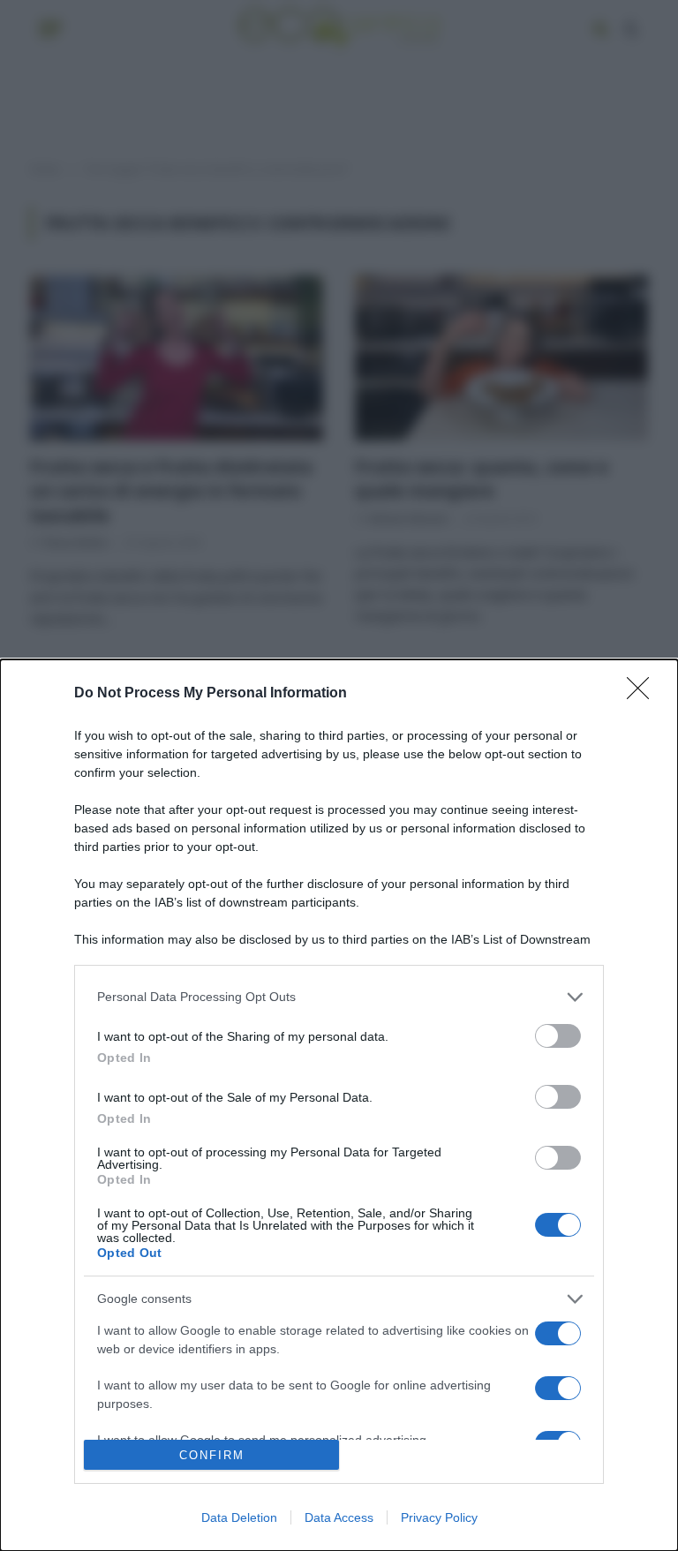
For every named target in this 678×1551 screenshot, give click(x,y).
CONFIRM (212, 1455)
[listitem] (339, 997)
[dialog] (339, 1105)
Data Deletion (239, 1517)
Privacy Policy (439, 1517)
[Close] (643, 694)
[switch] (558, 1036)
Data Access (339, 1517)
